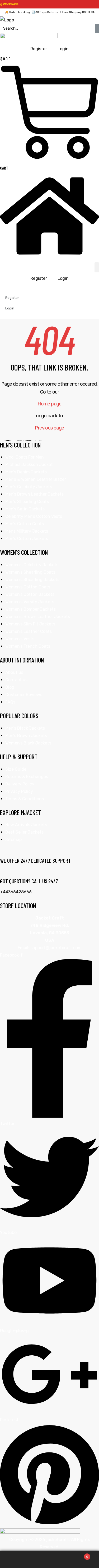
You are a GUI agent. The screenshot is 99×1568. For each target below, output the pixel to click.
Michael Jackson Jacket (29, 464)
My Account (16, 1559)
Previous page (49, 428)
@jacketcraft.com (64, 947)
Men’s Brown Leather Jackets (34, 494)
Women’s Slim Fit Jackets (30, 624)
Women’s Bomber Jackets (30, 609)
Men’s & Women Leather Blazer (35, 479)
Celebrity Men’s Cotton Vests (33, 516)
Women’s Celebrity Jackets (31, 564)
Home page (49, 404)
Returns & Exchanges (26, 776)
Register (38, 278)
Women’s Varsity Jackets (29, 601)
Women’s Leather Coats (28, 631)
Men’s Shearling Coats (27, 501)
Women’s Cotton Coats (27, 586)
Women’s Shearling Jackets (32, 579)
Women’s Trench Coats (27, 646)
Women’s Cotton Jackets (29, 594)
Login (63, 278)
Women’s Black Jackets (28, 743)
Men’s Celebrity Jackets (28, 486)
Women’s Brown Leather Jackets (37, 616)
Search (49, 1559)
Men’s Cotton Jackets (26, 538)
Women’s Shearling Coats (30, 572)
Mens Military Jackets (26, 531)
